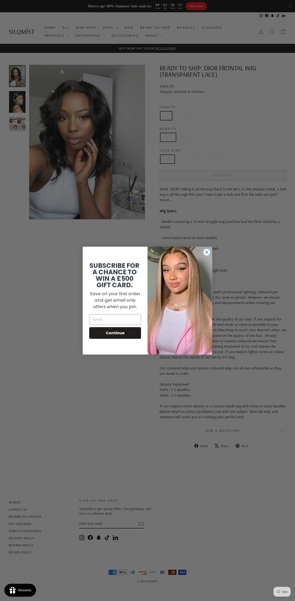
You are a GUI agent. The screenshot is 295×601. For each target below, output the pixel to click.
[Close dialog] (207, 252)
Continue (115, 333)
